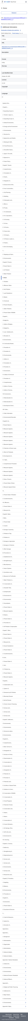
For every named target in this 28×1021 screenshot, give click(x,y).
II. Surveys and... (7, 708)
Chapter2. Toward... (7, 165)
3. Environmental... (7, 258)
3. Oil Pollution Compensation (10, 626)
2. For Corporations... (8, 215)
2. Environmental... (7, 866)
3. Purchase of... (6, 777)
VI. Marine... (5, 614)
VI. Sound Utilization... (8, 824)
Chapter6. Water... (7, 514)
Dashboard (11, 1017)
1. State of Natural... (7, 308)
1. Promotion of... (7, 347)
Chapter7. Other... (7, 630)
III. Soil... (5, 657)
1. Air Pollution (6, 270)
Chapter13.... (6, 897)
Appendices (5, 928)
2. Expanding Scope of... (8, 118)
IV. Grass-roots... (6, 231)
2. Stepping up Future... (8, 254)
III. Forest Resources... (8, 145)
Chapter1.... (5, 107)
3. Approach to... (6, 157)
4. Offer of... (5, 204)
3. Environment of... (7, 595)
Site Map (17, 1017)
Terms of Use (16, 1014)
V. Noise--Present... (7, 479)
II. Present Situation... (8, 304)
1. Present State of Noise (9, 483)
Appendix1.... (6, 932)
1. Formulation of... (7, 173)
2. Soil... (4, 665)
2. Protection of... (7, 773)
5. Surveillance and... (8, 572)
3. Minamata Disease (8, 696)
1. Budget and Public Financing (10, 987)
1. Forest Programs (7, 801)
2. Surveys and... (7, 715)
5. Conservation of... (7, 762)
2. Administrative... (7, 940)
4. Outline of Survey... (8, 390)
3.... (3, 913)
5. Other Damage (7, 549)
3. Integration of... (7, 180)
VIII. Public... (6, 409)
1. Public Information (7, 413)
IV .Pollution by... (7, 669)
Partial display (15, 33)
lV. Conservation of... (8, 583)
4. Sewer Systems (7, 568)
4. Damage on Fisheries (8, 545)
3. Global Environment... (8, 122)
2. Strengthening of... (8, 560)
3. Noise (5, 277)
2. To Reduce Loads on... (9, 239)
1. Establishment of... (8, 556)
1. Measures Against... (8, 432)
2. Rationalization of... (8, 401)
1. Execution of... (7, 925)
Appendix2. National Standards (10, 959)
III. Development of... (7, 456)
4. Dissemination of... (8, 758)
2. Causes (5, 525)
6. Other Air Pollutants (8, 452)
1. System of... (6, 688)
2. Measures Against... (8, 436)
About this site (9, 1014)
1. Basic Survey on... (7, 746)
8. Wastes (5, 297)
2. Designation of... (7, 750)
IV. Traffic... (5, 459)
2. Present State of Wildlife (9, 312)
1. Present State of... (7, 506)
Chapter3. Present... (7, 262)
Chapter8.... (5, 680)
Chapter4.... (5, 316)
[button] (26, 2)
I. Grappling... (6, 882)
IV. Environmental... (7, 355)
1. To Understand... (7, 211)
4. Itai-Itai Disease (7, 700)
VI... (3, 490)
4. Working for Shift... (8, 142)
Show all (21, 33)
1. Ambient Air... (6, 963)
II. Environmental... (7, 339)
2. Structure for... (6, 134)
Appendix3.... (6, 983)
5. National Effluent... (8, 979)
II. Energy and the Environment (10, 126)
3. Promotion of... (7, 366)
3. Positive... (5, 242)
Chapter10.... (6, 739)
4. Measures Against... (8, 444)
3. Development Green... (8, 405)
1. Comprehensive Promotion (10, 463)
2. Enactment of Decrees (8, 909)
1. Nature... (5, 816)
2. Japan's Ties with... (8, 153)
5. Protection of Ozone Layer (9, 448)
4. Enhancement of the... (8, 184)
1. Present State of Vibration (9, 494)
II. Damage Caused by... (8, 529)
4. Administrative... (7, 948)
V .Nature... (5, 812)
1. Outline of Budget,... (8, 324)
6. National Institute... (8, 956)
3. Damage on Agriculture (9, 541)
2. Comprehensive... (7, 382)
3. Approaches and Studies (9, 138)
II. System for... (6, 921)
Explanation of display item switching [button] (10, 30)
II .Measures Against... (8, 428)
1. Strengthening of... (8, 851)
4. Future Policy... (7, 161)
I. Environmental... (7, 723)
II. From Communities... (8, 188)
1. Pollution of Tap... (7, 533)
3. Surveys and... (7, 870)
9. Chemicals (6, 301)
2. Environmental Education (9, 417)
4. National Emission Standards (10, 975)
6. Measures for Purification (9, 576)
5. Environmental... (7, 1002)
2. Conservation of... (7, 820)
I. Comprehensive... (7, 169)
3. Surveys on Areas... (8, 754)
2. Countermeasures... (8, 498)
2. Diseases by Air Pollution (9, 692)
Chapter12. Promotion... (8, 878)
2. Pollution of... (6, 537)
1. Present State (6, 521)
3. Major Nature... (7, 994)
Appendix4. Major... (7, 1006)
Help (21, 1014)
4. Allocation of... (6, 335)
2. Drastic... (5, 176)
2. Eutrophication (7, 591)
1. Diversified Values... (8, 149)
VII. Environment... (7, 394)
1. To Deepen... (6, 235)
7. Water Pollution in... (8, 580)
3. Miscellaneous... (7, 564)
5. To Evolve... (6, 227)
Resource (14, 12)
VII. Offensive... (6, 502)
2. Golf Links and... (7, 832)
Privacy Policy (16, 1016)
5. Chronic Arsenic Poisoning (10, 704)
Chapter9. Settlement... (8, 719)
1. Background (6, 936)
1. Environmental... (7, 130)
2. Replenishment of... (8, 855)
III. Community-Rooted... (8, 343)
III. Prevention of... (7, 552)
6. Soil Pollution (6, 289)
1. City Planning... (7, 192)
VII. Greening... (6, 839)
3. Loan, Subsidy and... (8, 332)
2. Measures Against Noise (9, 487)
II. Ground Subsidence (8, 646)
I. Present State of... (7, 266)
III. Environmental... (7, 890)
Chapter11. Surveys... (8, 843)
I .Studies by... (6, 847)
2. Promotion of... (7, 351)
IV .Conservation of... (8, 797)
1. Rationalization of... (8, 397)
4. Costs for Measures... (8, 917)
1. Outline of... (6, 359)
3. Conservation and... (8, 808)
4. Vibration (5, 281)
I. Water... (5, 518)
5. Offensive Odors (7, 285)
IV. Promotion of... (7, 894)
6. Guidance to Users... (8, 789)
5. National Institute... (8, 952)
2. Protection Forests (8, 804)
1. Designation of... (7, 770)
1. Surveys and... (7, 711)
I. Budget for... (6, 320)
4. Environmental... (7, 599)
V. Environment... (7, 370)
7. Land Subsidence (7, 293)
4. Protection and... (7, 781)
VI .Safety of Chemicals (8, 374)
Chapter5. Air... (6, 421)
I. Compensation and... (8, 684)
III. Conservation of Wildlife (9, 793)
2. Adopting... (6, 196)
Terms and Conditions (7, 1016)
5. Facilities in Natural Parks (9, 785)
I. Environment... (6, 901)
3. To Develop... (6, 219)
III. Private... (5, 207)
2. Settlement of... (7, 990)
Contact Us (23, 1016)
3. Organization (6, 944)
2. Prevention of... (7, 622)
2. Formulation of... (7, 363)
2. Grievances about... (8, 731)
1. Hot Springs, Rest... (8, 828)
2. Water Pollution (7, 273)
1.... (3, 250)
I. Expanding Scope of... (8, 111)
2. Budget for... (6, 328)
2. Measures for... (7, 510)
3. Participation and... (8, 200)
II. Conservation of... (7, 766)
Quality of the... (6, 103)
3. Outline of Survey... (8, 386)
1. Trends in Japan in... (8, 114)
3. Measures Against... (8, 440)
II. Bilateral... (5, 886)
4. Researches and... (8, 874)
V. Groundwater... (7, 603)
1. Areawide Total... (7, 587)
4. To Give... (5, 223)
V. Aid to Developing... (8, 246)
